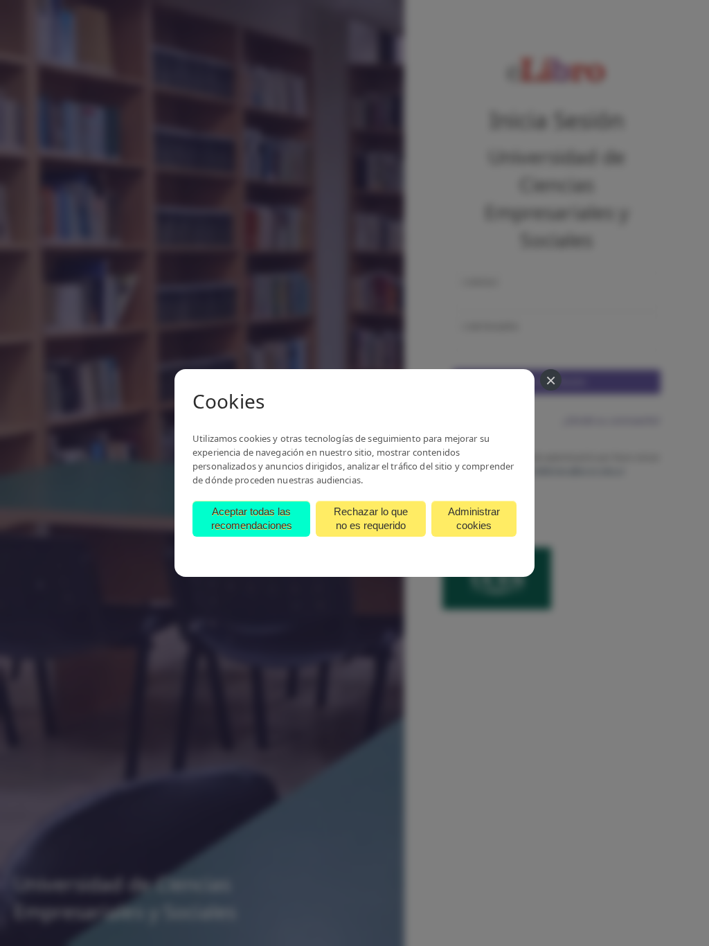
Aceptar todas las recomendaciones (251, 518)
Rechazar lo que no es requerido (371, 518)
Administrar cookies (474, 518)
